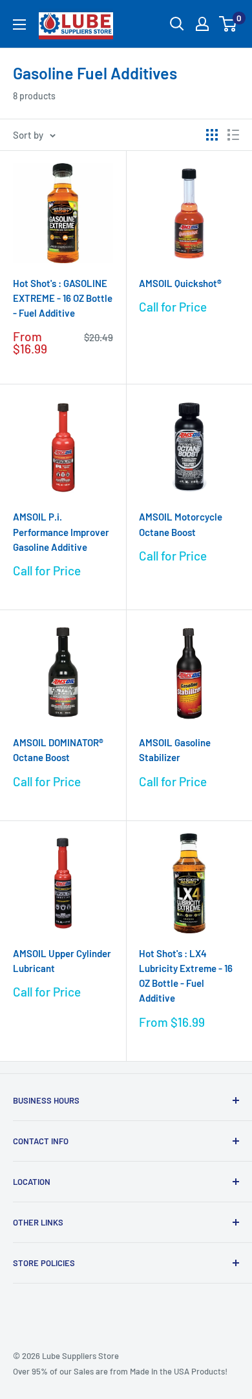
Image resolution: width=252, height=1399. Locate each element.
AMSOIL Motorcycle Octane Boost (180, 524)
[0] (228, 24)
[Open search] (177, 24)
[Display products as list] (233, 135)
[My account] (202, 24)
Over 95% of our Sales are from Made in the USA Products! (120, 1371)
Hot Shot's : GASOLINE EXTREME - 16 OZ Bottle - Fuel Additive (62, 298)
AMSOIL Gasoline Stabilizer (175, 750)
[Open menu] (19, 24)
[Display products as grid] (212, 135)
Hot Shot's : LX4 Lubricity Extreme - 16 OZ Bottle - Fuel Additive (186, 976)
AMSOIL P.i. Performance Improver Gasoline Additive (61, 532)
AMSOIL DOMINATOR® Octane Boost (58, 750)
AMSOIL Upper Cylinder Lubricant (62, 961)
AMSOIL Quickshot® (180, 283)
